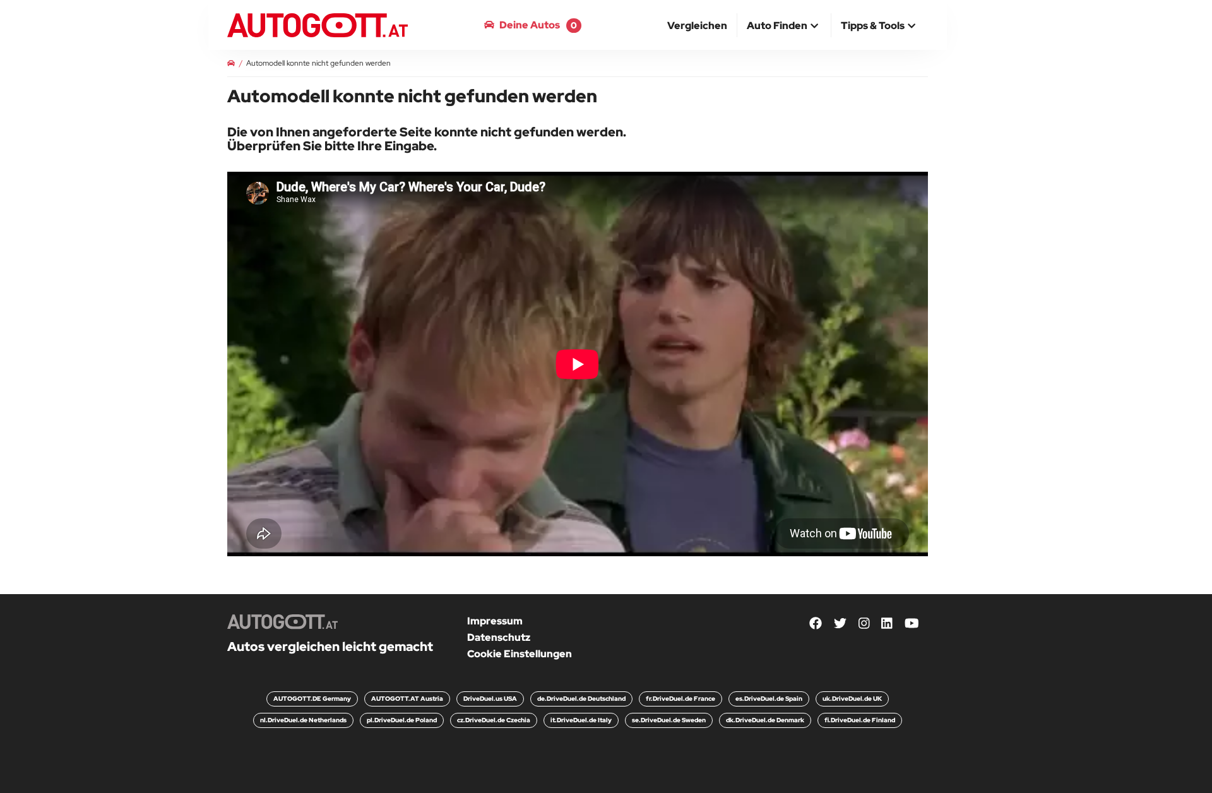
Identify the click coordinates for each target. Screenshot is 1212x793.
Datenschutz (498, 637)
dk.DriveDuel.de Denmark (765, 720)
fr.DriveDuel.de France (680, 699)
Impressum (495, 621)
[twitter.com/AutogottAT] (840, 623)
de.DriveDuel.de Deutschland (581, 699)
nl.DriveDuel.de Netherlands (303, 720)
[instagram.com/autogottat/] (864, 623)
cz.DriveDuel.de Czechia (493, 720)
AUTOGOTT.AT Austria (407, 699)
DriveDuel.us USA (490, 699)
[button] (784, 26)
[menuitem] (697, 25)
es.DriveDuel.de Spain (768, 699)
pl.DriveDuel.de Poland (402, 720)
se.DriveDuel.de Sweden (669, 720)
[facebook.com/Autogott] (815, 623)
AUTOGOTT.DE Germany (312, 699)
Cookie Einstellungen (519, 653)
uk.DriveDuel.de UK (852, 699)
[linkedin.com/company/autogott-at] (887, 623)
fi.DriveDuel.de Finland (859, 720)
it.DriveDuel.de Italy (581, 720)
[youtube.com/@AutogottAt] (912, 623)
